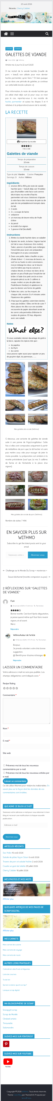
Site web (7, 753)
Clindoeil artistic (9, 1019)
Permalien (39, 606)
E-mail (6, 740)
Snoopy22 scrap (10, 1010)
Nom (6, 728)
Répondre (15, 629)
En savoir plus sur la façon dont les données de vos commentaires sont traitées (26, 789)
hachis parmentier (13, 101)
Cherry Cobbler (23, 8)
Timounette (7, 1023)
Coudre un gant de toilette (14, 866)
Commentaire (9, 695)
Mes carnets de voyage (12, 950)
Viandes (18, 49)
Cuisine (9, 49)
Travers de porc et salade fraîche (17, 861)
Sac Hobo (7, 853)
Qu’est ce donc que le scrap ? (15, 985)
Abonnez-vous (38, 555)
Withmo (21, 60)
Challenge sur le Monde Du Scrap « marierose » (26, 570)
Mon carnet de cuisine (12, 944)
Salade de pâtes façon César (15, 857)
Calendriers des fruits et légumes (16, 969)
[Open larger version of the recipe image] (26, 128)
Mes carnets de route (11, 955)
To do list (6, 980)
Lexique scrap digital (11, 990)
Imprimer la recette (28, 142)
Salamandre (8, 1027)
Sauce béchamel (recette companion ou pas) (27, 577)
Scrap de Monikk (10, 1014)
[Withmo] (6, 34)
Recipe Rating (9, 683)
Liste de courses (9, 974)
